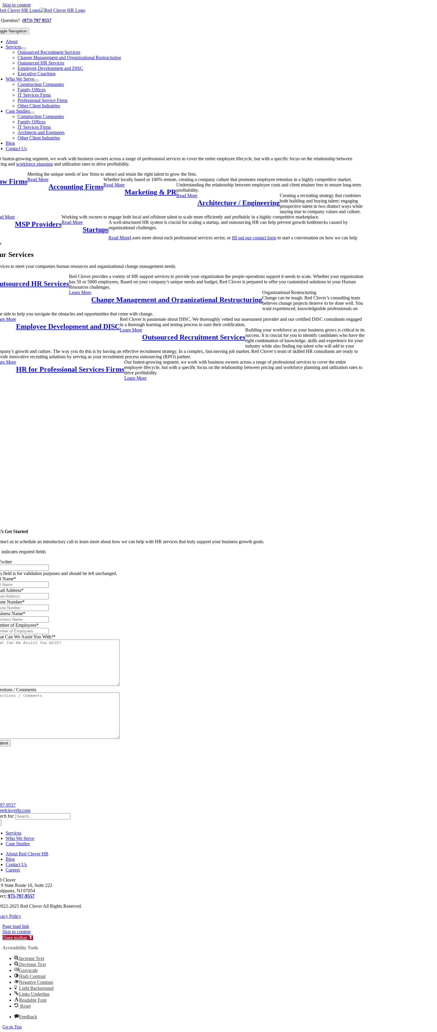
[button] (17, 937)
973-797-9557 (21, 896)
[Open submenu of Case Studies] (32, 113)
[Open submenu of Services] (23, 48)
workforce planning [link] (34, 163)
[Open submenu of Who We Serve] (36, 80)
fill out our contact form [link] (254, 237)
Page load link (15, 926)
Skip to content (16, 4)
